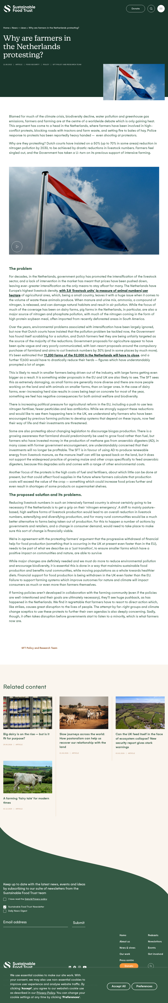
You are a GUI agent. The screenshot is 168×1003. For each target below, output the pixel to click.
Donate (136, 8)
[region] (84, 985)
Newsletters (155, 941)
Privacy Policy (46, 993)
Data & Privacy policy (36, 899)
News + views (19, 27)
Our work (125, 954)
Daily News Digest (17, 911)
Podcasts (153, 935)
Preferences (144, 986)
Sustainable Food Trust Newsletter (26, 907)
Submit (78, 922)
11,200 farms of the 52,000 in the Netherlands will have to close (91, 355)
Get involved (155, 954)
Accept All (119, 986)
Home (6, 27)
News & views (127, 948)
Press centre (127, 960)
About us (125, 941)
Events (152, 948)
